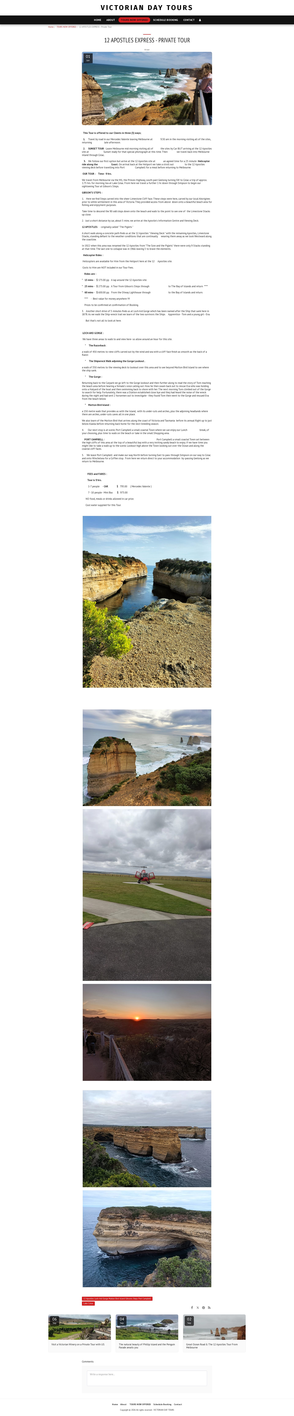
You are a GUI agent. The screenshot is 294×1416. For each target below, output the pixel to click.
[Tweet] (198, 1307)
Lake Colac (88, 1303)
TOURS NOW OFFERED (66, 27)
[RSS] (209, 1307)
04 (122, 1320)
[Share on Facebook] (192, 1307)
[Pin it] (203, 1307)
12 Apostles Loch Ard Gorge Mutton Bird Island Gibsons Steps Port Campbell (117, 1298)
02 (189, 1320)
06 (54, 1320)
